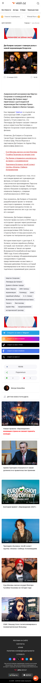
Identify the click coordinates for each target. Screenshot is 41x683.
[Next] (39, 17)
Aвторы (15, 10)
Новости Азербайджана (12, 16)
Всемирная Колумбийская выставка (19, 300)
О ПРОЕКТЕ (21, 654)
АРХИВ (20, 647)
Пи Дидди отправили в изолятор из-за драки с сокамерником (21, 159)
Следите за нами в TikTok (15, 345)
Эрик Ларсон (11, 289)
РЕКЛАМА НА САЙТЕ (20, 640)
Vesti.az (19, 112)
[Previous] (2, 17)
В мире (23, 10)
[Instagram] (14, 659)
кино (32, 292)
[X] (18, 659)
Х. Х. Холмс (27, 296)
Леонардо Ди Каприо (14, 282)
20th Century (24, 289)
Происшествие (33, 10)
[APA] (20, 670)
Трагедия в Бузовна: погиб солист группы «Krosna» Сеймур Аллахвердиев (20, 167)
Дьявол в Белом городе (15, 285)
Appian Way (10, 307)
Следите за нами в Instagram (16, 338)
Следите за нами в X (13, 357)
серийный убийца (13, 296)
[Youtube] (22, 659)
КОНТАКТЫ (20, 644)
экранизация (11, 292)
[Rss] (31, 659)
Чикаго (8, 303)
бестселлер (19, 303)
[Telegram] (26, 659)
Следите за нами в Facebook (15, 351)
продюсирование (24, 307)
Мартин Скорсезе (12, 278)
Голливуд (22, 292)
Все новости (6, 10)
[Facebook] (10, 659)
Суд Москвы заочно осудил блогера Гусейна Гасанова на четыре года (21, 153)
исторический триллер (15, 310)
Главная (27, 23)
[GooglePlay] (13, 675)
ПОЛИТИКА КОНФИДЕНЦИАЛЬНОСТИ (20, 651)
